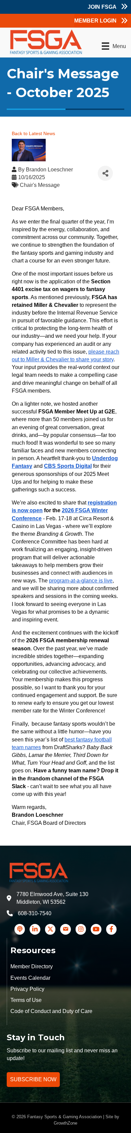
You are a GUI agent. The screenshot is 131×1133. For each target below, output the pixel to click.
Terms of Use (26, 1000)
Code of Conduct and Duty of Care (51, 1011)
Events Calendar (30, 978)
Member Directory (31, 966)
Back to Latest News (33, 133)
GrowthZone (65, 1123)
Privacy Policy (27, 989)
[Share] (105, 173)
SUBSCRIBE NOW (33, 1079)
